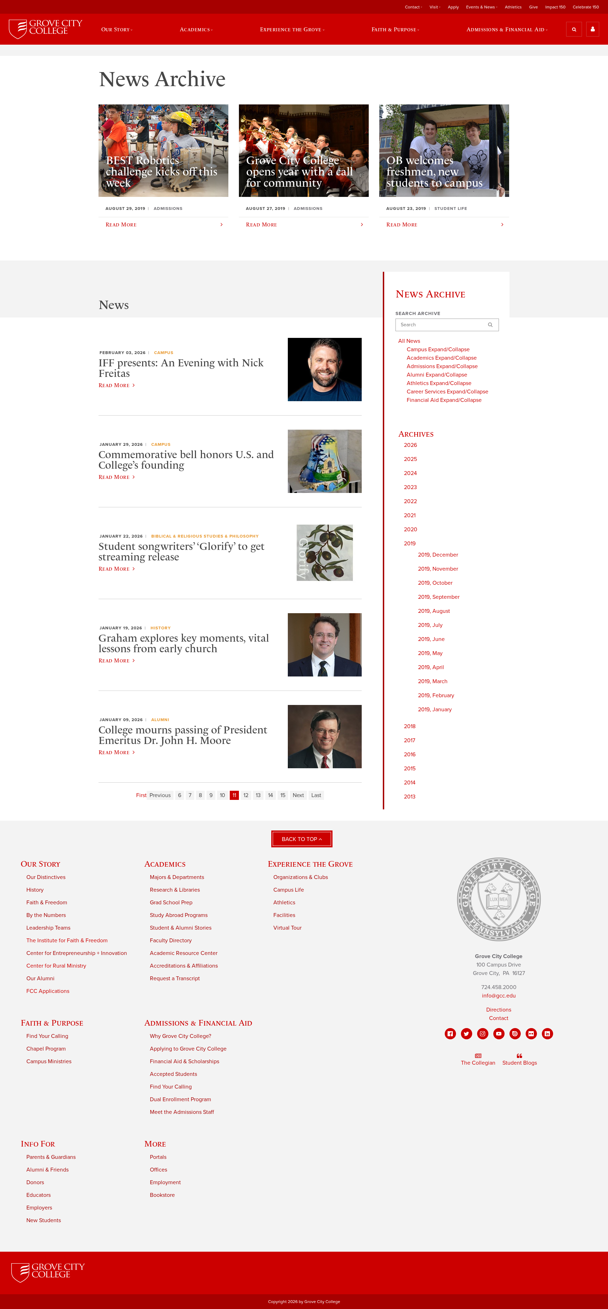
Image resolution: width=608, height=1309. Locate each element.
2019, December (438, 554)
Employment (165, 1182)
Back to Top (300, 839)
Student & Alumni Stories (180, 927)
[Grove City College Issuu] (515, 1033)
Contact (498, 1018)
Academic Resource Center (183, 953)
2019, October (435, 582)
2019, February (436, 695)
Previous (160, 795)
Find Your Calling (47, 1036)
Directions (498, 1009)
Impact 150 (555, 7)
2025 (410, 459)
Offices (158, 1169)
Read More (114, 385)
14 (270, 795)
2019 (410, 543)
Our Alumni (40, 978)
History (161, 627)
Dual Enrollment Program (180, 1099)
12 (245, 795)
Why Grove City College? (180, 1036)
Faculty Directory (171, 940)
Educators (38, 1195)
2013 (410, 796)
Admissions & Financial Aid (198, 1022)
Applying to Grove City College (188, 1048)
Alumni (160, 719)
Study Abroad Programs (179, 915)
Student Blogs (519, 1062)
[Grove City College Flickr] (531, 1033)
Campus (163, 352)
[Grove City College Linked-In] (547, 1033)
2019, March (433, 681)
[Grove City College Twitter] (466, 1033)
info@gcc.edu (499, 995)
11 (234, 795)
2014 (410, 782)
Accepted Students (173, 1074)
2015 (410, 768)
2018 (410, 726)
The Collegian (478, 1062)
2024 (410, 473)
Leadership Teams (48, 927)
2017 (409, 740)
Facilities (284, 915)
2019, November (438, 568)
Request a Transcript (175, 978)
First (141, 795)
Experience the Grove (310, 863)
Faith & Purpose (52, 1022)
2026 (410, 445)
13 (258, 795)
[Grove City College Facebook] (450, 1033)
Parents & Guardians (51, 1157)
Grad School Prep (171, 902)
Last (316, 795)
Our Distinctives (45, 877)
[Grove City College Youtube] (499, 1033)
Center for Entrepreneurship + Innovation (76, 953)
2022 (410, 501)
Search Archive (418, 313)
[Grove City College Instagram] (482, 1033)
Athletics (513, 7)
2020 (410, 529)
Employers (39, 1207)
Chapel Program (46, 1048)
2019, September (439, 597)
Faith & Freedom (46, 902)
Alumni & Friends (47, 1169)
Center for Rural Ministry (56, 965)
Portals (158, 1157)
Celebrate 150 (586, 7)
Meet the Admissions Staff (182, 1112)
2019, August (434, 611)
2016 (410, 754)
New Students (43, 1220)
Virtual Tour (287, 927)
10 (222, 795)
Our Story (40, 863)
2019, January (435, 709)
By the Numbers (46, 915)
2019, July (430, 625)
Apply (453, 7)
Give (533, 7)
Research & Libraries (175, 889)
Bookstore (162, 1195)
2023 (410, 487)
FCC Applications (47, 991)
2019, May (430, 653)
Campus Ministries (48, 1061)
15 (282, 795)
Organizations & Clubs (300, 877)
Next (298, 795)
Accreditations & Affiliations (184, 965)
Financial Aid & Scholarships (184, 1061)
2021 (410, 515)
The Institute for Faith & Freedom (67, 940)
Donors (35, 1182)
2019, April (431, 667)
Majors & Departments (177, 877)
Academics (165, 863)
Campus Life (288, 889)
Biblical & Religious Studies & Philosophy (205, 536)
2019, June (431, 639)
